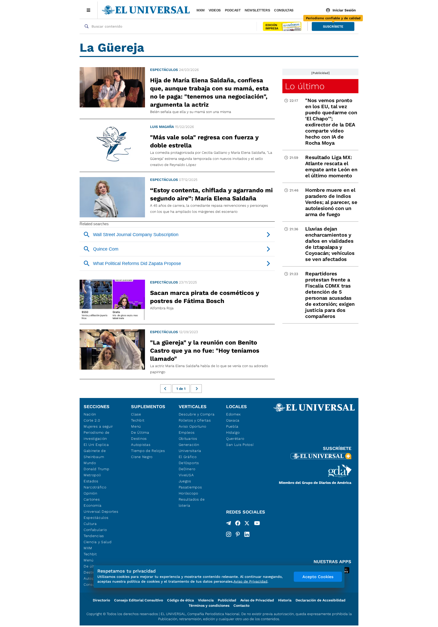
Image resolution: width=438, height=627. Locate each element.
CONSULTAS (284, 10)
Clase (136, 414)
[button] (333, 26)
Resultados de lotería (192, 502)
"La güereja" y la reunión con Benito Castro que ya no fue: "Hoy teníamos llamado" (204, 350)
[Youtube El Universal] (257, 524)
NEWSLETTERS (257, 10)
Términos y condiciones (209, 605)
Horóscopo (188, 493)
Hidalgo (233, 432)
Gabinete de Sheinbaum (95, 454)
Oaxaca (233, 420)
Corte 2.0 (92, 420)
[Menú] (89, 10)
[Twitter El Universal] (246, 524)
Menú (89, 560)
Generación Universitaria (190, 448)
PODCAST (233, 10)
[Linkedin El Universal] (246, 534)
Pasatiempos (190, 487)
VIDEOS (215, 10)
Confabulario (95, 530)
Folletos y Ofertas (195, 420)
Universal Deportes (101, 511)
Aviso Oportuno (192, 426)
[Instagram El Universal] (228, 534)
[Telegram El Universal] (228, 524)
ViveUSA (186, 475)
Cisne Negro (142, 457)
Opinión (90, 493)
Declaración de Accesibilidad (320, 600)
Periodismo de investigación (97, 435)
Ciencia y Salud (98, 542)
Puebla (232, 426)
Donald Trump (96, 469)
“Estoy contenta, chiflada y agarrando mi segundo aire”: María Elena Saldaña (211, 194)
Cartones (92, 499)
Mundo (90, 463)
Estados (91, 481)
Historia (284, 600)
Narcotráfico (95, 487)
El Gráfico (188, 457)
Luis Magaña (162, 127)
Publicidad (227, 600)
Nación (90, 414)
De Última (140, 432)
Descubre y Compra (197, 414)
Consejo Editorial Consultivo (138, 600)
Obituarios (188, 438)
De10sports (189, 463)
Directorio (101, 600)
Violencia (206, 600)
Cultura (90, 524)
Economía (93, 505)
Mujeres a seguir (98, 426)
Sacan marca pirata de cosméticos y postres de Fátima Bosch (204, 297)
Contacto (241, 605)
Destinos (139, 438)
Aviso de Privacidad (257, 600)
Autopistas (140, 445)
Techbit (90, 554)
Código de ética (180, 600)
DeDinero (187, 469)
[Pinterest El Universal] (237, 534)
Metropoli (92, 475)
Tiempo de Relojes (148, 451)
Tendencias (94, 536)
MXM (200, 10)
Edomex (233, 414)
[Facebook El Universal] (237, 524)
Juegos (185, 481)
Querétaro (235, 438)
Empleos (187, 432)
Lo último (304, 86)
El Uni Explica (96, 445)
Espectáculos (164, 70)
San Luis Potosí (240, 445)
